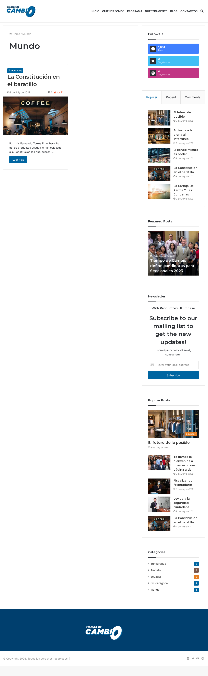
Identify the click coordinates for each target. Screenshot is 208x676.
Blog (174, 11)
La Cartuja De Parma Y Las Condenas (183, 190)
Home (16, 33)
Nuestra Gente (156, 11)
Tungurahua (15, 70)
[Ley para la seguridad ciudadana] (159, 504)
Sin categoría (159, 583)
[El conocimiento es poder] (159, 155)
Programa (134, 11)
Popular (151, 97)
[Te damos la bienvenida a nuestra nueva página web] (159, 462)
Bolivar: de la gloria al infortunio (183, 135)
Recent (171, 97)
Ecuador (156, 576)
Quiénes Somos (113, 11)
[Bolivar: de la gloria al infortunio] (159, 136)
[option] (173, 253)
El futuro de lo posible (169, 442)
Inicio (95, 11)
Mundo (155, 589)
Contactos (188, 11)
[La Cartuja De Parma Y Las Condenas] (159, 191)
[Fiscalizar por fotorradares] (159, 486)
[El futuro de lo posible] (159, 118)
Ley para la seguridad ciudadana (181, 503)
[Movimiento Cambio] (21, 11)
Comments (192, 97)
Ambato (156, 570)
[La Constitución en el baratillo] (35, 116)
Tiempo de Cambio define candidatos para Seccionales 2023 (172, 265)
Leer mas (18, 159)
